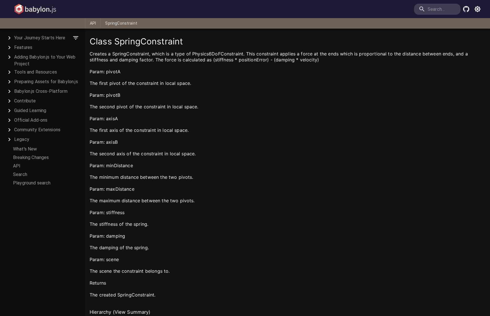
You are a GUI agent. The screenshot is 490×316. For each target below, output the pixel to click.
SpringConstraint (121, 23)
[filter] (76, 38)
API (93, 23)
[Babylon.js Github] (466, 9)
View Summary (132, 312)
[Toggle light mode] (477, 9)
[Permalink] (124, 72)
